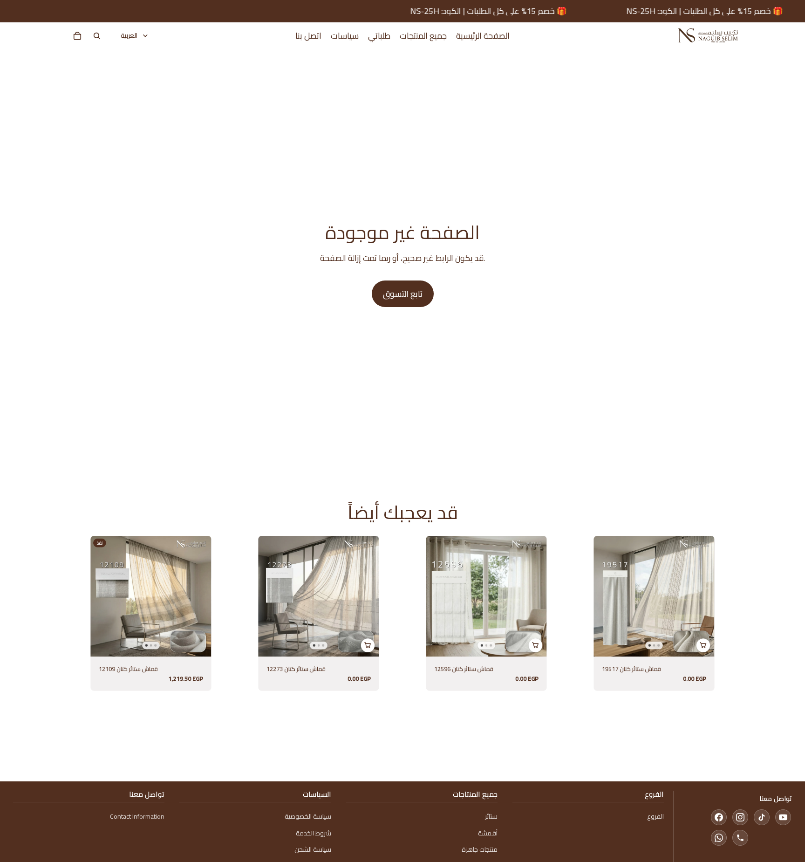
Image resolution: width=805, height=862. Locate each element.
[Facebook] (719, 817)
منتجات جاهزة (480, 849)
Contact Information (137, 816)
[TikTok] (762, 817)
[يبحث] (97, 36)
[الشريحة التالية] (201, 596)
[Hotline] (740, 838)
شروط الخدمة (313, 833)
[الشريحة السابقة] (100, 596)
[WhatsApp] (719, 838)
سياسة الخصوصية (308, 816)
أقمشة (488, 833)
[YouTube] (783, 817)
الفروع (655, 816)
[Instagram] (740, 817)
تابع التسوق (403, 293)
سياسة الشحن (312, 849)
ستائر (491, 816)
